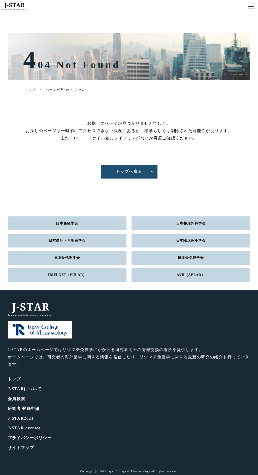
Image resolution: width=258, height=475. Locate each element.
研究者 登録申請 (24, 408)
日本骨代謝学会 (67, 258)
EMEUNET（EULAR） (67, 275)
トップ (30, 90)
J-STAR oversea (24, 428)
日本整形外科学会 (191, 223)
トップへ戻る (129, 171)
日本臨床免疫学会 (191, 240)
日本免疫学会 (67, 223)
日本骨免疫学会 (191, 258)
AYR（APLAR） (191, 275)
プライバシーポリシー (30, 438)
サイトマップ (21, 447)
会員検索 (16, 398)
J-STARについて (25, 389)
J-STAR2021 (21, 418)
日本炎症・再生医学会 (67, 240)
